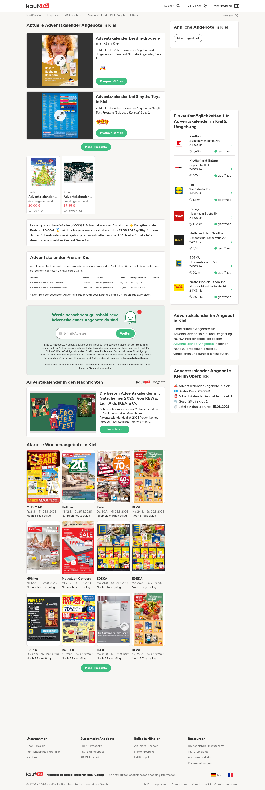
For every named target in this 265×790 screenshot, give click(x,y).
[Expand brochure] (60, 60)
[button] (95, 60)
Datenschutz (180, 784)
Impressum (161, 784)
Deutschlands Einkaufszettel (206, 746)
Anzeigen (228, 15)
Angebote (53, 15)
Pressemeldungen (200, 763)
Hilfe (147, 784)
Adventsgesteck (188, 38)
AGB (208, 784)
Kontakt (197, 784)
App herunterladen (200, 757)
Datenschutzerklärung (135, 358)
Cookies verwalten (226, 784)
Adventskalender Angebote (193, 344)
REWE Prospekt (90, 757)
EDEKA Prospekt (91, 746)
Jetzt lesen (114, 429)
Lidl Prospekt (142, 757)
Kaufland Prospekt (92, 751)
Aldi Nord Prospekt (146, 746)
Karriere (31, 757)
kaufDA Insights (198, 751)
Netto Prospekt (144, 751)
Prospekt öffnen (111, 81)
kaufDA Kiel (33, 15)
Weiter (125, 333)
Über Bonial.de (35, 746)
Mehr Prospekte (96, 147)
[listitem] (43, 185)
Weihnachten (73, 15)
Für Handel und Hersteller (43, 751)
